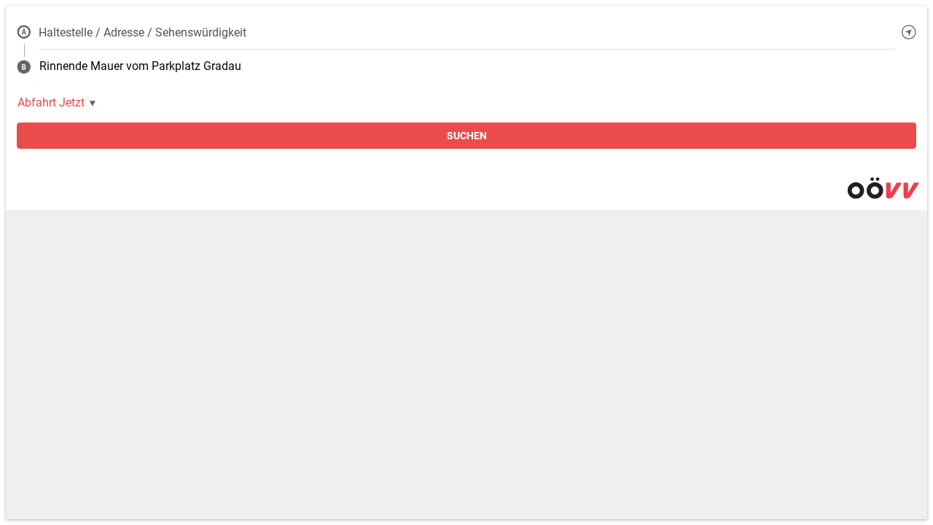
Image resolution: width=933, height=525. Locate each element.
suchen (467, 135)
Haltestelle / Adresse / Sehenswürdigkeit (142, 32)
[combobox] (466, 32)
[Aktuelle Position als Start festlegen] (909, 32)
